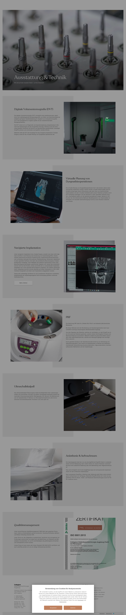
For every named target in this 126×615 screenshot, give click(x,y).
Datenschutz (62, 602)
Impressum (81, 600)
